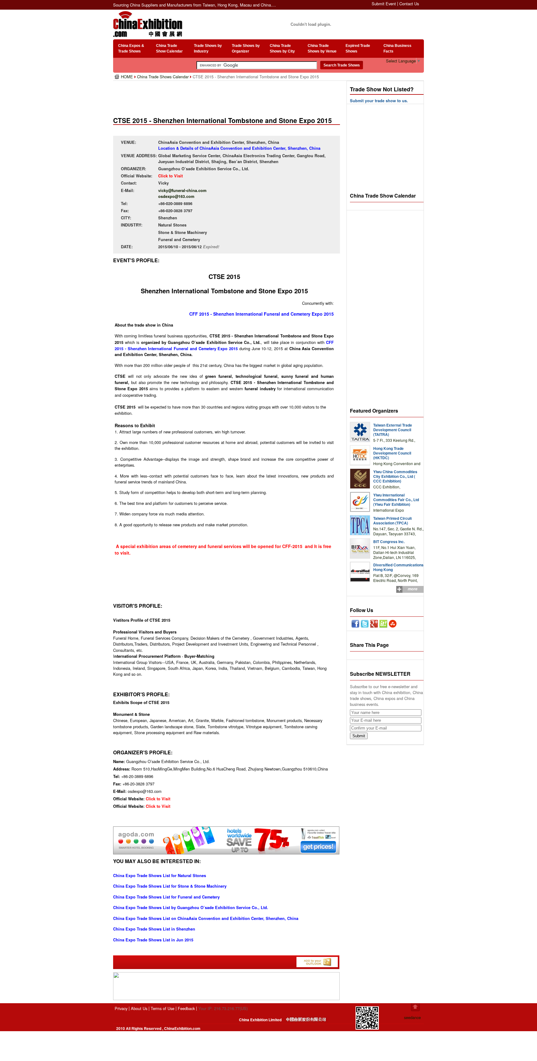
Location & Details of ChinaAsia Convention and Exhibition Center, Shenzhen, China (239, 148)
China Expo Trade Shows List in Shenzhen (154, 929)
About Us (139, 1008)
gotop (415, 1007)
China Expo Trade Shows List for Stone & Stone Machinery (170, 886)
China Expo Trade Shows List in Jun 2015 (153, 940)
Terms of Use (162, 1008)
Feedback (186, 1008)
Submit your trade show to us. (379, 100)
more (412, 589)
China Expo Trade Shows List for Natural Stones (159, 875)
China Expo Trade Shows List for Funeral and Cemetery (166, 897)
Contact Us (409, 4)
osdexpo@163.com (176, 196)
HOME (127, 77)
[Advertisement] (228, 96)
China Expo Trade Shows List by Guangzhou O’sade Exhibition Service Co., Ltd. (190, 907)
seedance (412, 1017)
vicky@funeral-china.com (182, 190)
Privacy (121, 1008)
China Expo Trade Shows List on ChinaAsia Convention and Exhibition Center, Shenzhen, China (205, 918)
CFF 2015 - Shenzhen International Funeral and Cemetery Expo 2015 (261, 314)
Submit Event (384, 4)
